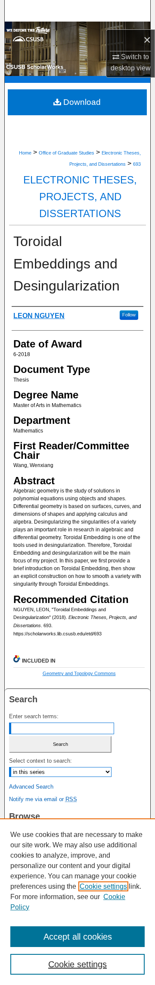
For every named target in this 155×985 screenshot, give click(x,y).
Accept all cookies (77, 936)
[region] (77, 901)
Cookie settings (103, 886)
